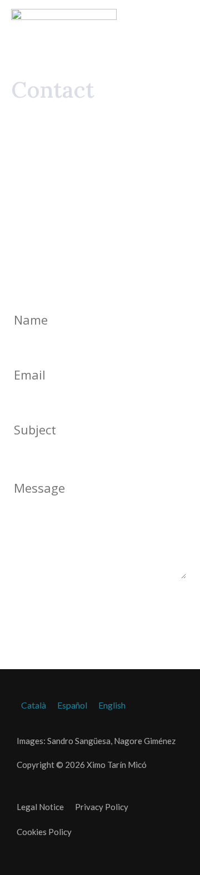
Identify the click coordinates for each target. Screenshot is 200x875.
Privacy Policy (101, 807)
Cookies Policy (44, 832)
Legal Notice (40, 807)
